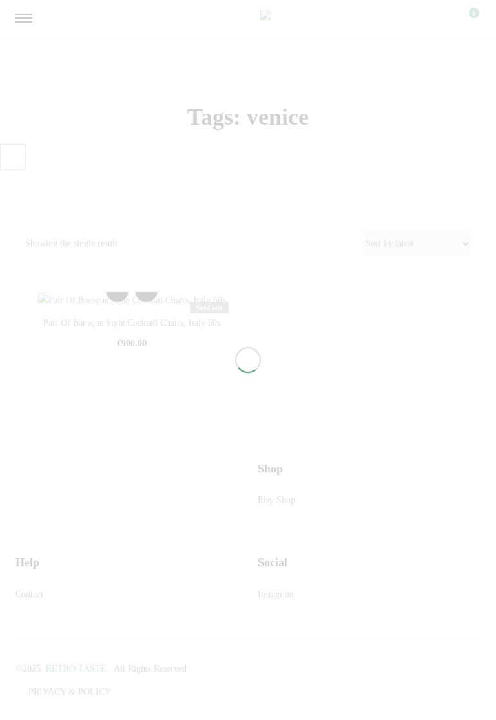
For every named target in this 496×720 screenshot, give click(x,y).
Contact (29, 594)
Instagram (276, 594)
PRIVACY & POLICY (69, 692)
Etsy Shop (276, 500)
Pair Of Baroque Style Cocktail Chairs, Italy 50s (131, 323)
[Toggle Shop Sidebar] (13, 157)
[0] (465, 18)
